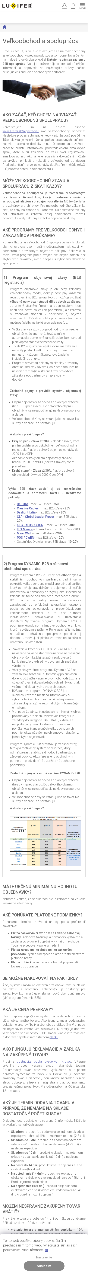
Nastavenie (44, 1257)
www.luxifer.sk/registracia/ (21, 131)
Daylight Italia (26, 512)
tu (46, 1250)
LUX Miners (25, 529)
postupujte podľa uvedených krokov (44, 1061)
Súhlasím (44, 1266)
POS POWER (25, 537)
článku (54, 1037)
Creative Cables (28, 508)
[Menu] (82, 5)
